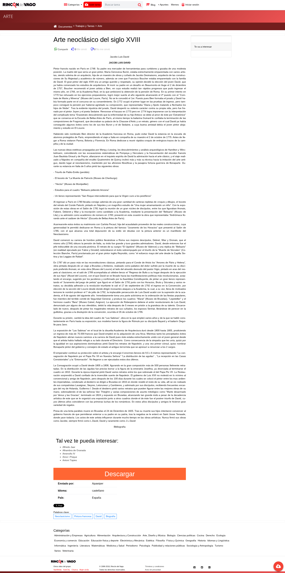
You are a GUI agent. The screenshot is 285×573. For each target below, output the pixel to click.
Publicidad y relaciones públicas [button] (168, 545)
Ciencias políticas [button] (186, 535)
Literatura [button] (85, 545)
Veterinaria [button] (68, 550)
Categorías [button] (73, 4)
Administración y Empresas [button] (68, 535)
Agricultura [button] (89, 535)
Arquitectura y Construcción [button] (126, 535)
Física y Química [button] (175, 540)
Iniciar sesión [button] (192, 4)
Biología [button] (171, 535)
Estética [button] (150, 540)
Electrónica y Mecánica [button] (132, 540)
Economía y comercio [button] (65, 540)
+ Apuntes (163, 4)
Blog (152, 4)
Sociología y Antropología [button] (200, 545)
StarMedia (57, 570)
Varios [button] (57, 550)
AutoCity (66, 570)
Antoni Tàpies (70, 460)
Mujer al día (84, 570)
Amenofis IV (69, 453)
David (99, 516)
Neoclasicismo (62, 516)
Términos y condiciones (154, 566)
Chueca (75, 570)
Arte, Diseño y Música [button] (154, 535)
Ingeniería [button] (73, 545)
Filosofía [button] (160, 540)
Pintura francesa (82, 516)
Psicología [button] (144, 545)
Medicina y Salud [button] (115, 545)
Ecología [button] (220, 535)
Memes (175, 4)
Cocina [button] (200, 535)
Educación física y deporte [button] (105, 540)
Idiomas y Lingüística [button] (218, 540)
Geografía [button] (191, 540)
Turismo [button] (219, 545)
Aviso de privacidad (153, 570)
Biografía (110, 516)
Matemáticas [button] (98, 545)
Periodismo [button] (132, 545)
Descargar (120, 474)
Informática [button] (60, 545)
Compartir (62, 49)
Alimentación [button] (104, 535)
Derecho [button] (210, 535)
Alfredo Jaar (69, 447)
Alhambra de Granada (74, 450)
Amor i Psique (70, 457)
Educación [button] (84, 540)
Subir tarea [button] (94, 4)
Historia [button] (202, 540)
